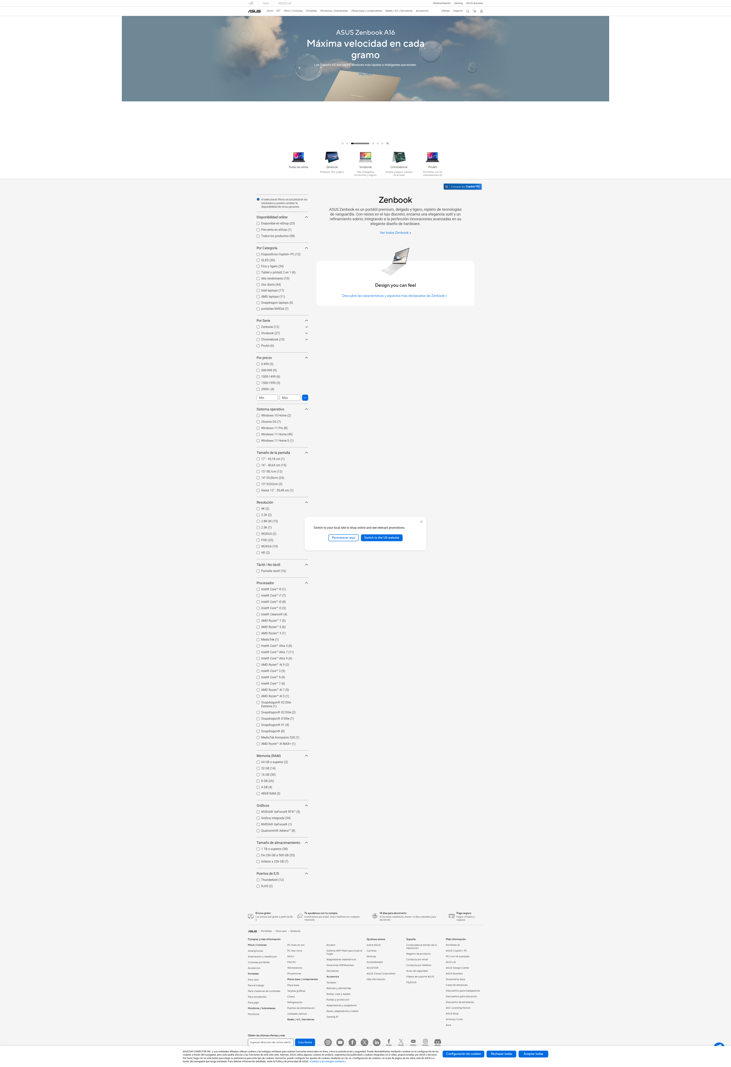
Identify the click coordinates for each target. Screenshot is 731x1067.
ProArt (261, 345)
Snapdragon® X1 (268, 724)
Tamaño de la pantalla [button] (273, 453)
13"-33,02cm (265, 483)
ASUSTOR (372, 967)
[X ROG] (401, 1042)
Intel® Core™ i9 (267, 588)
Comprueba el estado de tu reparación (421, 947)
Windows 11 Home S (271, 439)
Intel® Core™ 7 (266, 682)
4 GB (260, 786)
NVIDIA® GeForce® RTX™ (274, 811)
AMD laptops (265, 295)
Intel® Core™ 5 (266, 676)
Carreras (372, 950)
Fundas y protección (337, 999)
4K (258, 507)
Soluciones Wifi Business (340, 965)
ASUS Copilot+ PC (456, 950)
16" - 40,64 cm (266, 464)
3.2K (260, 514)
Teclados (331, 982)
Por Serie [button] (263, 321)
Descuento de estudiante (460, 1002)
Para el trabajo (256, 985)
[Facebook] (352, 1042)
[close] (421, 521)
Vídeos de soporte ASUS (420, 976)
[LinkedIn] (377, 1042)
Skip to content (250, 11)
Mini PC (291, 962)
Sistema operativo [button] (270, 409)
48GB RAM (264, 792)
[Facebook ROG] (389, 1042)
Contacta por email (417, 959)
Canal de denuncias (457, 985)
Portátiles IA (453, 945)
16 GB (261, 773)
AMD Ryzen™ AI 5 (268, 695)
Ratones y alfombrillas (338, 988)
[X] (364, 1042)
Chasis (291, 996)
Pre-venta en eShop (270, 229)
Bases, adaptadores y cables (342, 1011)
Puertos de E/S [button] (268, 874)
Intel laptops (265, 289)
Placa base (293, 985)
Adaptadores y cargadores (341, 1005)
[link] (254, 11)
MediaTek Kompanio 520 (273, 736)
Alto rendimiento (268, 277)
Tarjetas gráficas (296, 991)
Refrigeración (294, 1002)
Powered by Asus (455, 979)
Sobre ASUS (374, 945)
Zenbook (262, 326)
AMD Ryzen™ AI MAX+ (271, 743)
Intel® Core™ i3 (267, 607)
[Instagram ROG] (425, 1042)
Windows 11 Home (269, 433)
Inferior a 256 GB (268, 860)
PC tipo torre (294, 950)
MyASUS (411, 982)
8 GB (260, 780)
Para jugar (253, 1002)
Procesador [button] (265, 583)
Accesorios (254, 968)
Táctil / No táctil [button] (268, 565)
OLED (260, 259)
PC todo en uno (296, 945)
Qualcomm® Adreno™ (271, 829)
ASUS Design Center (457, 967)
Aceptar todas (533, 1054)
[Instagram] (328, 1042)
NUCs (290, 956)
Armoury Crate (454, 1019)
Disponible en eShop (270, 222)
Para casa (253, 979)
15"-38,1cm (264, 470)
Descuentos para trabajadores (463, 990)
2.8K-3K (262, 520)
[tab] (342, 143)
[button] (458, 3)
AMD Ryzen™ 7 (267, 620)
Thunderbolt (265, 879)
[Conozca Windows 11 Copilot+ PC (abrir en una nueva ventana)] (463, 187)
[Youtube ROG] (413, 1042)
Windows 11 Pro (268, 427)
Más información (376, 979)
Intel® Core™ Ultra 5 (270, 645)
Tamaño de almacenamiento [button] (278, 843)
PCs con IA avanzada (457, 956)
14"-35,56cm (265, 477)
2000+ (261, 388)
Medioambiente (442, 3)
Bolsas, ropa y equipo (338, 994)
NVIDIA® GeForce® (270, 823)
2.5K (260, 526)
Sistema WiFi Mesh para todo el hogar (344, 952)
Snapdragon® (266, 730)
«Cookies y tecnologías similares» (327, 1061)
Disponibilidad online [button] (272, 217)
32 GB (261, 767)
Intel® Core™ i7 (267, 594)
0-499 (260, 363)
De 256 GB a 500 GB (270, 854)
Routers (330, 945)
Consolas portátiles (259, 962)
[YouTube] (340, 1042)
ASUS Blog (452, 1013)
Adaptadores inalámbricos (341, 959)
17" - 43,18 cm (266, 458)
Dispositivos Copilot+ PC (273, 253)
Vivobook (263, 332)
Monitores (253, 1014)
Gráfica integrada (268, 817)
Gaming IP (332, 1016)
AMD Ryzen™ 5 (267, 626)
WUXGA (262, 545)
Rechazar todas (501, 1054)
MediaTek (263, 638)
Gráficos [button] (263, 805)
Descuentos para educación (461, 996)
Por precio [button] (264, 358)
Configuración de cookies (463, 1054)
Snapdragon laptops (270, 302)
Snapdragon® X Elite (271, 717)
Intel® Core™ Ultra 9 (270, 657)
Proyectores (294, 973)
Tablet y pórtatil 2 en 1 (271, 271)
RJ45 (260, 885)
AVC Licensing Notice (458, 1007)
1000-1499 (264, 375)
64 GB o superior (268, 761)
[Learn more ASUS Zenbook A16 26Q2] (365, 147)
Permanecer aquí (343, 538)
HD (259, 552)
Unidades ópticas (297, 1013)
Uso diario (263, 283)
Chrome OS (264, 421)
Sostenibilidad (375, 962)
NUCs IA (451, 962)
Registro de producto (418, 953)
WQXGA (262, 533)
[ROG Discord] (437, 1042)
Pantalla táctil (266, 570)
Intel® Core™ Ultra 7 (270, 651)
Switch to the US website (381, 538)
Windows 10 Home (269, 414)
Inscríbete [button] (305, 1042)
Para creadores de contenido (264, 991)
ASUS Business (474, 3)
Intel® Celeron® (267, 613)
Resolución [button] (265, 502)
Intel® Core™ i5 (267, 601)
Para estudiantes (257, 996)
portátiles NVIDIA (268, 308)
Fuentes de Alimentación (301, 1008)
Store (270, 10)
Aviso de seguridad (417, 970)
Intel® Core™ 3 (266, 670)
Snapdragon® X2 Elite (271, 711)
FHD (260, 539)
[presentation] (258, 199)
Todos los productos (270, 235)
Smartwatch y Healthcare (262, 956)
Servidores (332, 970)
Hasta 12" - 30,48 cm (270, 489)
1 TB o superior (267, 848)
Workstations (294, 967)
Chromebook (265, 338)
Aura (448, 1025)
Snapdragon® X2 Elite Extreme (277, 701)
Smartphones (255, 950)
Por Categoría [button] (267, 248)
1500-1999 (264, 382)
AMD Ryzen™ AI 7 (268, 689)
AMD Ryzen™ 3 (267, 632)
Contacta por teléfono (418, 965)
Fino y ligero (265, 265)
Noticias (371, 956)
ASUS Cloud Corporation (381, 973)
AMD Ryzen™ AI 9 (268, 664)
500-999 (262, 369)
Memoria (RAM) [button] (269, 756)
